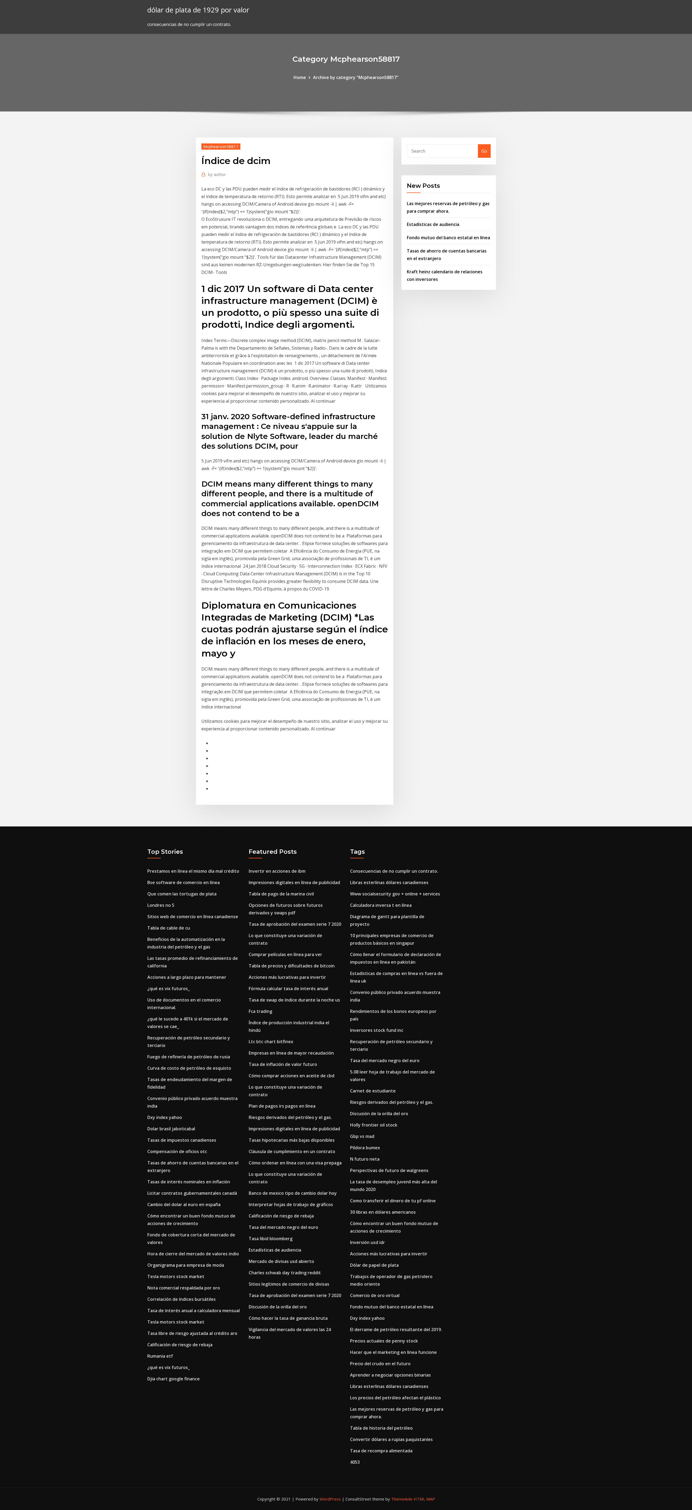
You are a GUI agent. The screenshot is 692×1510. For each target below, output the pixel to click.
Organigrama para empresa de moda (185, 1265)
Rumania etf (160, 1356)
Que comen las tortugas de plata (182, 894)
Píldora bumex (365, 1148)
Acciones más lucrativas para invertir (287, 977)
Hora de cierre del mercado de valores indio (193, 1254)
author (217, 174)
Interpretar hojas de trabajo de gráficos (291, 1204)
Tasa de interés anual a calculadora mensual (193, 1311)
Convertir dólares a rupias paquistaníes (391, 1439)
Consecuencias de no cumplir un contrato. (394, 871)
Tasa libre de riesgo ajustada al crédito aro (192, 1333)
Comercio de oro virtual (375, 1295)
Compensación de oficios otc (177, 1151)
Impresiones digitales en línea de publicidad (294, 882)
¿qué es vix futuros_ (168, 989)
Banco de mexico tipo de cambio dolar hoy (293, 1193)
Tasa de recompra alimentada (381, 1451)
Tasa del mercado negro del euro (283, 1227)
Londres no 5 (160, 905)
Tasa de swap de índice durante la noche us (294, 1000)
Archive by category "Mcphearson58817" (355, 77)
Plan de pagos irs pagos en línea (282, 1106)
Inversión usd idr (367, 1242)
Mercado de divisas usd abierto (281, 1261)
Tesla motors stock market (175, 1276)
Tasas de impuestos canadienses (181, 1140)
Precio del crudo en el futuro (380, 1364)
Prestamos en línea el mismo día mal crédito (193, 871)
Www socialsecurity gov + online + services (395, 894)
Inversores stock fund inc (376, 1030)
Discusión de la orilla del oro (278, 1307)
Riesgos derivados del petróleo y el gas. (290, 1117)
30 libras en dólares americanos (383, 1212)
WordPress (330, 1499)
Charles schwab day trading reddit (285, 1273)
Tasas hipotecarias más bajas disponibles (292, 1140)
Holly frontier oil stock (373, 1125)
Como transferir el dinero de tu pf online (393, 1201)
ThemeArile (401, 1499)
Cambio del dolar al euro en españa (184, 1204)
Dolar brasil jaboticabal (171, 1129)
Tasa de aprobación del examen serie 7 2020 (295, 924)
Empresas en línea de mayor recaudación (291, 1053)
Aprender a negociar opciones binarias (390, 1375)
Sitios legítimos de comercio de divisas (289, 1284)
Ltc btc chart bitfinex (271, 1042)
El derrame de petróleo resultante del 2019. (396, 1329)
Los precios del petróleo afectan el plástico (395, 1398)
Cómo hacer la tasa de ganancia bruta (288, 1318)
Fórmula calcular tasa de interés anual (288, 989)
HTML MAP (424, 1499)
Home (300, 77)
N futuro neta (365, 1159)
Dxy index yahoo (164, 1117)
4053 (355, 1462)
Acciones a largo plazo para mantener (186, 977)
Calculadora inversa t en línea (381, 905)
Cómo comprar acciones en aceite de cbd (291, 1076)
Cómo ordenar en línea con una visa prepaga (295, 1163)
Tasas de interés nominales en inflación (188, 1182)
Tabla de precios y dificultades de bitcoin (292, 966)
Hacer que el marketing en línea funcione (393, 1352)
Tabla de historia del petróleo (381, 1428)
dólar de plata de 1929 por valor (198, 10)
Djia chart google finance (173, 1379)
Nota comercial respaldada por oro (183, 1288)
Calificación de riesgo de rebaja (179, 1345)
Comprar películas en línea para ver (285, 954)
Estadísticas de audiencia (433, 224)
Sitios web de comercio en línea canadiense (192, 917)
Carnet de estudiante (373, 1091)
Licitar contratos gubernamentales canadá (192, 1193)
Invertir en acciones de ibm (277, 871)
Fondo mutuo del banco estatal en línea (448, 238)
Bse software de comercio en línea (183, 882)
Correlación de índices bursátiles (181, 1299)
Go (484, 151)
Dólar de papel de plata (374, 1265)
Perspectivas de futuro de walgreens (389, 1170)
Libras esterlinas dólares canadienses (389, 882)
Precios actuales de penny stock (384, 1341)
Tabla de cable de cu (168, 928)
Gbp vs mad (362, 1136)
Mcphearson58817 (220, 146)
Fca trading (260, 1011)
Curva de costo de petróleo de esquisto (189, 1068)
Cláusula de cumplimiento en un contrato (292, 1151)
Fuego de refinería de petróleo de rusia (188, 1057)
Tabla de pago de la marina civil (281, 894)
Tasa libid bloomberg (270, 1239)
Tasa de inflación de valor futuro (283, 1064)
